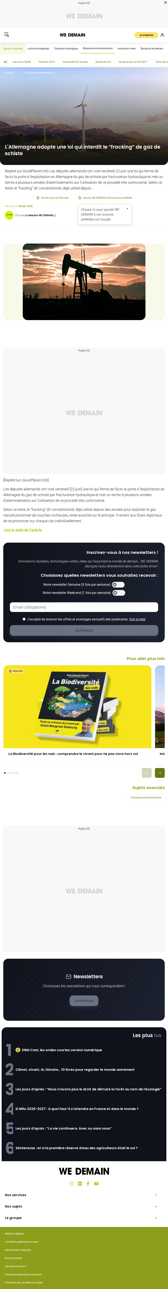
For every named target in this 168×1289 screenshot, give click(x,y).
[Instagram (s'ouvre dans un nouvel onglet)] (71, 1183)
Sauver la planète (13, 48)
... (19, 72)
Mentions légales (14, 1233)
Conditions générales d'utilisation (23, 1274)
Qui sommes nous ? (16, 1266)
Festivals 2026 (47, 61)
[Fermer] (127, 208)
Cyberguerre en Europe (75, 61)
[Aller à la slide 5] (17, 773)
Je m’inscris (84, 1000)
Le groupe (13, 1218)
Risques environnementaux (98, 48)
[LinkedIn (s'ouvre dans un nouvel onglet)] (79, 1183)
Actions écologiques (38, 48)
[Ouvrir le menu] (6, 35)
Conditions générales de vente (21, 1241)
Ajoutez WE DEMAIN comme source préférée (107, 197)
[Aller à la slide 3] (11, 773)
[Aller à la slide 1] (5, 773)
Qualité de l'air (103, 61)
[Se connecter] (162, 34)
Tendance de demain (151, 48)
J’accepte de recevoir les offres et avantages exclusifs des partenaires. (86, 619)
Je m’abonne (146, 35)
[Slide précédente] (147, 773)
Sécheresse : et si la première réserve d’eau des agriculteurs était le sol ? (77, 1148)
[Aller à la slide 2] (8, 773)
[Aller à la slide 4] (14, 773)
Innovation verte (126, 48)
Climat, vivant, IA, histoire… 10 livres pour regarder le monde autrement (75, 1069)
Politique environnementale (146, 797)
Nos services (15, 1195)
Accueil (9, 72)
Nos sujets (13, 1206)
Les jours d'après (21, 61)
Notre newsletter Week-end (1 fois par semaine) (77, 593)
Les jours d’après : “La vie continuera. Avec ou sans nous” (64, 1128)
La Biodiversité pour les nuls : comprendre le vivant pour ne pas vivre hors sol (73, 753)
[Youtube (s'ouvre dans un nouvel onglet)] (96, 1183)
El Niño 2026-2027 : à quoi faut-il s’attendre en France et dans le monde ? (77, 1108)
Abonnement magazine (18, 1250)
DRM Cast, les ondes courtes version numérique (62, 1050)
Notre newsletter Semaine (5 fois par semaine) (76, 585)
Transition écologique (66, 48)
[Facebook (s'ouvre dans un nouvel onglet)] (88, 1183)
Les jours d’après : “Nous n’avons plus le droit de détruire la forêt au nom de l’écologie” (88, 1089)
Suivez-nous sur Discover (55, 197)
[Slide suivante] (160, 773)
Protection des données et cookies (24, 1282)
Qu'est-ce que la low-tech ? (133, 61)
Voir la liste (137, 619)
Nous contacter (13, 1258)
